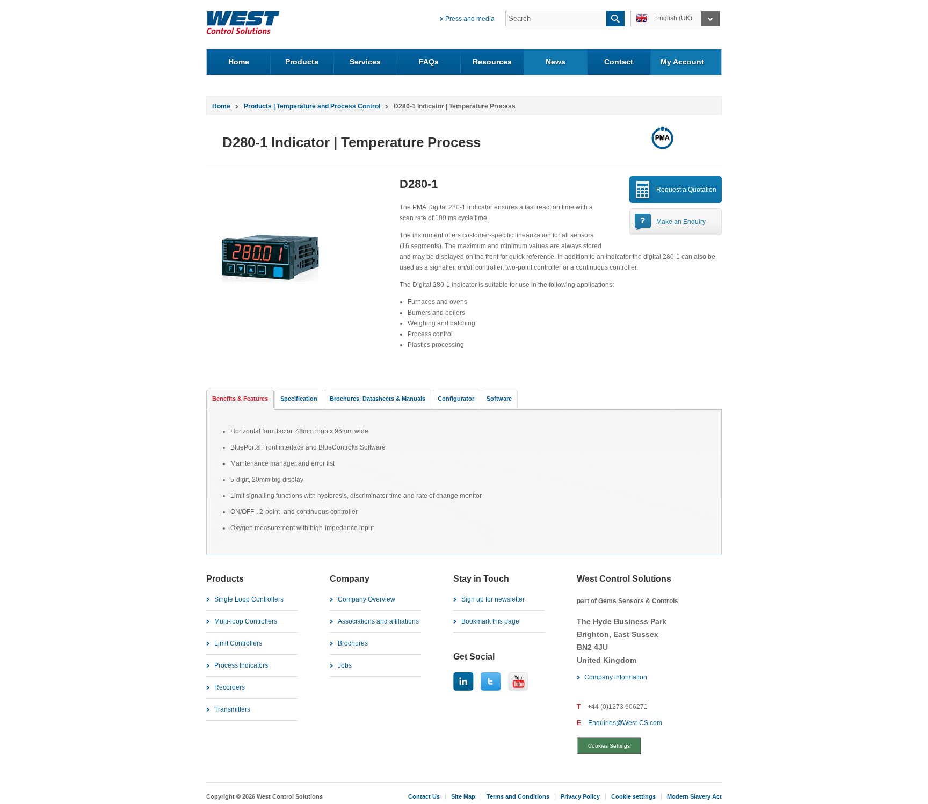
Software (499, 398)
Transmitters (232, 709)
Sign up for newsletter (493, 599)
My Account (682, 61)
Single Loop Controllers (249, 599)
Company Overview (366, 599)
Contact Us (424, 796)
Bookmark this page (490, 621)
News (556, 61)
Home (238, 61)
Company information (615, 677)
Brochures (353, 643)
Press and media (470, 19)
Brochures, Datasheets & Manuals (377, 398)
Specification (298, 398)
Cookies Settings (609, 746)
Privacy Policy (580, 796)
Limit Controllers (238, 643)
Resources (492, 61)
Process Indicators (241, 665)
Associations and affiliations (378, 621)
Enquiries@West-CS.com (625, 723)
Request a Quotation (686, 189)
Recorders (229, 687)
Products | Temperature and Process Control (312, 106)
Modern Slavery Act (694, 796)
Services (365, 61)
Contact (618, 61)
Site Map (463, 796)
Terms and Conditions (518, 796)
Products (301, 61)
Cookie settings (633, 796)
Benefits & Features (240, 398)
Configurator (456, 398)
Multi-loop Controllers (245, 621)
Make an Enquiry (681, 222)
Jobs (345, 665)
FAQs (429, 61)
